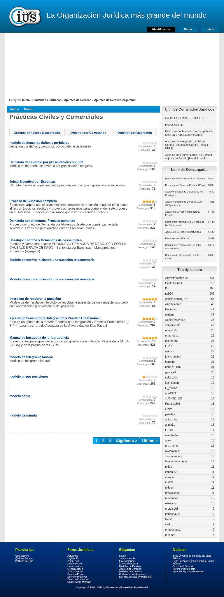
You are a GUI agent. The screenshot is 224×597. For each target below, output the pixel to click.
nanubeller (171, 435)
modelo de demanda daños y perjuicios (39, 142)
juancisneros (173, 356)
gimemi (169, 314)
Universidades (75, 566)
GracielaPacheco (176, 461)
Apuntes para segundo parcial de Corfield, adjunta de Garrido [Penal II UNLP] (186, 145)
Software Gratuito (128, 563)
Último (150, 441)
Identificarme (161, 29)
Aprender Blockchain (184, 568)
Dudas (188, 29)
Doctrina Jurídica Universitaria (135, 576)
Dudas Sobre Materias (79, 582)
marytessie (172, 335)
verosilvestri (172, 325)
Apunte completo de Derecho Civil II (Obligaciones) (184, 203)
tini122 (169, 482)
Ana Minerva (173, 304)
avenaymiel (172, 451)
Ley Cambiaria (127, 561)
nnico (168, 466)
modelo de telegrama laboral (31, 357)
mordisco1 (171, 508)
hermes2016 (173, 367)
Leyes (122, 555)
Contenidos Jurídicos (46, 100)
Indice (14, 109)
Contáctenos (22, 555)
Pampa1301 (172, 403)
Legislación (73, 558)
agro (168, 440)
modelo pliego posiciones (29, 376)
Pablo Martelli (173, 283)
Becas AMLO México (184, 566)
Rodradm (171, 309)
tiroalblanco (172, 493)
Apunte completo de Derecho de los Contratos (184, 193)
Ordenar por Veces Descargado (37, 132)
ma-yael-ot (171, 445)
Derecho (25, 16)
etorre (168, 409)
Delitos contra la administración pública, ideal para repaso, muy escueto (189, 133)
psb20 (169, 293)
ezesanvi (171, 503)
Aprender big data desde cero (188, 571)
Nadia (168, 519)
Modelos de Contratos (131, 571)
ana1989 (170, 393)
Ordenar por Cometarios (88, 132)
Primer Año (73, 561)
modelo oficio (19, 396)
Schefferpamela (175, 319)
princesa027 (172, 513)
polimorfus (171, 340)
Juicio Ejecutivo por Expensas (32, 181)
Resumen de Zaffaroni (177, 238)
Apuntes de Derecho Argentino (115, 100)
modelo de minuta (23, 415)
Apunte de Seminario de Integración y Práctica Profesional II (55, 318)
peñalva (170, 414)
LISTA (169, 430)
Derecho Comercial (77, 579)
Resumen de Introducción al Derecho (185, 178)
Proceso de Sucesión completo (33, 201)
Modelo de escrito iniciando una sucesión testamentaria (51, 260)
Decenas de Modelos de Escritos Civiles (182, 257)
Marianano (171, 498)
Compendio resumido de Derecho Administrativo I (183, 247)
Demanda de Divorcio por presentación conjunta (46, 162)
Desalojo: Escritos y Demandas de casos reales (45, 240)
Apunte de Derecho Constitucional (183, 232)
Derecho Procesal (77, 576)
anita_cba (171, 419)
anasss (169, 477)
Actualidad (72, 555)
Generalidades (75, 568)
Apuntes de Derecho (77, 100)
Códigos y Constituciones (132, 574)
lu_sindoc (171, 388)
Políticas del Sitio (24, 561)
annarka (170, 424)
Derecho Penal (75, 574)
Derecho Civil (74, 563)
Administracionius (176, 277)
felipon (169, 487)
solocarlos (171, 377)
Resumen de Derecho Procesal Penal (185, 185)
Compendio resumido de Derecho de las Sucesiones (184, 223)
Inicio (210, 29)
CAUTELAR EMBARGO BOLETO (185, 118)
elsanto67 (171, 330)
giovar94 (170, 372)
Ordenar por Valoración (134, 132)
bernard (170, 361)
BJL (167, 288)
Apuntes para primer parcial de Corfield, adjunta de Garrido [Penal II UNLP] (189, 156)
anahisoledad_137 (176, 298)
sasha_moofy (173, 456)
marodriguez (173, 529)
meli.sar (170, 534)
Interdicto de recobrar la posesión (35, 298)
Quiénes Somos (23, 558)
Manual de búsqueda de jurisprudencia (39, 337)
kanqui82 (171, 472)
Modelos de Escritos (130, 566)
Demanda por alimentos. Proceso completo (42, 220)
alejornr (169, 351)
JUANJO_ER (173, 398)
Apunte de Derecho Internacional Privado (182, 213)
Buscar (28, 109)
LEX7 (168, 346)
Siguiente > (126, 441)
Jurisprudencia (75, 571)
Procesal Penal (174, 124)
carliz (168, 524)
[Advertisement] (112, 63)
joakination (172, 382)
